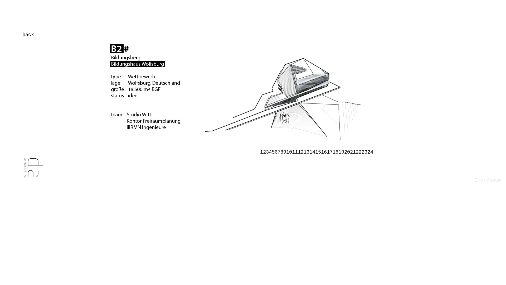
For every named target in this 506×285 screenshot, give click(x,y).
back (28, 35)
